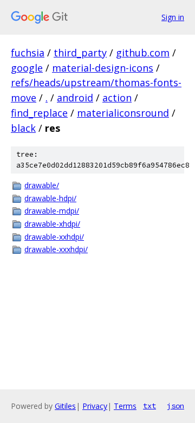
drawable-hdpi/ (50, 198)
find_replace (39, 112)
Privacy (94, 406)
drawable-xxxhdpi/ (56, 249)
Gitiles (65, 406)
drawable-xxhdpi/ (54, 237)
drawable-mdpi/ (51, 211)
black (23, 127)
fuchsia (27, 52)
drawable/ (41, 185)
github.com (143, 52)
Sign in (172, 17)
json (175, 406)
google (27, 67)
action (117, 97)
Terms (125, 406)
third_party (80, 52)
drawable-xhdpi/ (52, 224)
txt (149, 406)
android (75, 97)
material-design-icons (102, 67)
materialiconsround (123, 112)
